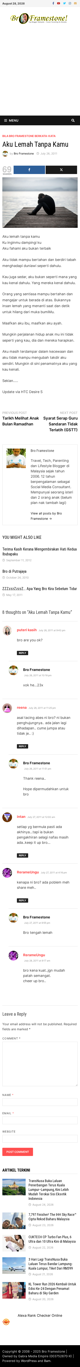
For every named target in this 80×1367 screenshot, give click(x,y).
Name (7, 1095)
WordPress (29, 1361)
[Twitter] (65, 3)
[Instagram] (70, 3)
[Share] (29, 170)
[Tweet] (61, 170)
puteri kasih (27, 630)
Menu (13, 120)
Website (9, 1131)
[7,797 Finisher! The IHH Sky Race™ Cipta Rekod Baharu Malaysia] (14, 1215)
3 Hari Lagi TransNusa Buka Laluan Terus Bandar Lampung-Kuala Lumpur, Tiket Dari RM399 (51, 1263)
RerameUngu (28, 872)
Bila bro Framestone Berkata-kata (29, 136)
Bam (47, 1361)
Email (8, 1113)
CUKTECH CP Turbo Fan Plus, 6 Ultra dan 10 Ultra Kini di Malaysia (52, 1239)
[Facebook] (53, 3)
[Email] (75, 3)
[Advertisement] (40, 73)
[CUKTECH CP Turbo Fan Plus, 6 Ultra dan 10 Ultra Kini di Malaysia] (14, 1237)
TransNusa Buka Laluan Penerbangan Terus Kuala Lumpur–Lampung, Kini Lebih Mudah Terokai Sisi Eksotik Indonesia (49, 1190)
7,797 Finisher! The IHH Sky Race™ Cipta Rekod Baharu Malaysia (53, 1216)
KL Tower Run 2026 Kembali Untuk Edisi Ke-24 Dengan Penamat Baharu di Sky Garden (52, 1288)
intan (21, 817)
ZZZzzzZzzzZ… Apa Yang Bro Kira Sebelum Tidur (39, 588)
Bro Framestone (24, 153)
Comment (11, 1038)
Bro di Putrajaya (14, 571)
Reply (22, 652)
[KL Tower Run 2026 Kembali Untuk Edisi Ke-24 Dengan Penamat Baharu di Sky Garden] (14, 1285)
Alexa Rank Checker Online (40, 1315)
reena (22, 707)
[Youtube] (59, 3)
